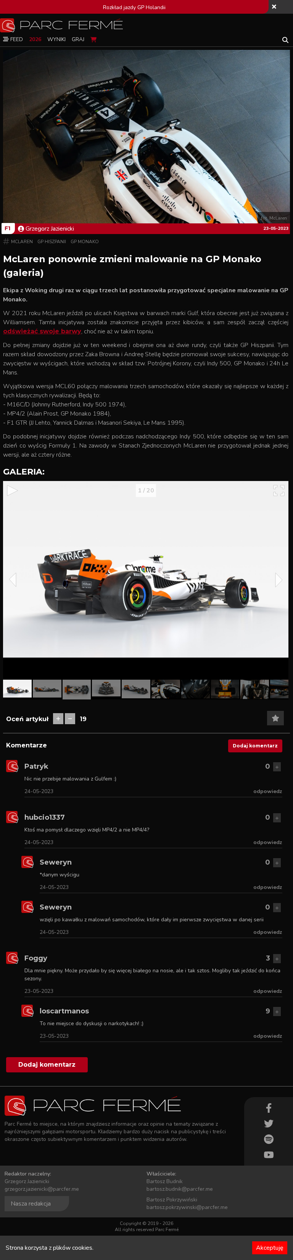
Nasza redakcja (31, 1203)
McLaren (22, 242)
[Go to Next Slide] (278, 580)
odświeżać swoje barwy (42, 331)
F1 (7, 228)
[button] (17, 688)
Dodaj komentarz (255, 746)
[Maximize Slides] (278, 490)
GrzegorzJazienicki (50, 229)
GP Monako (85, 242)
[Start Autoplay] (12, 490)
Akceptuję (269, 1248)
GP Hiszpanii (51, 242)
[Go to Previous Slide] (12, 580)
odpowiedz (267, 791)
